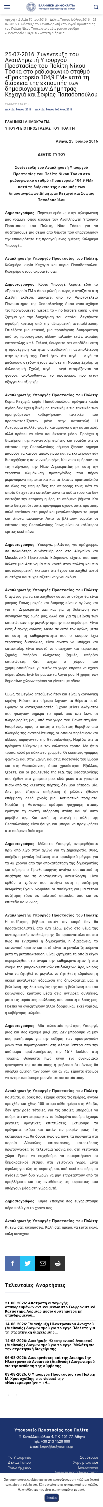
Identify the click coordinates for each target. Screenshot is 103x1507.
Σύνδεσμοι (89, 1457)
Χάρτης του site (85, 1462)
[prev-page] (8, 1395)
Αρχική (10, 19)
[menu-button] (7, 7)
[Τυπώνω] (57, 1263)
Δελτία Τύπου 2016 (32, 19)
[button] (96, 7)
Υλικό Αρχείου (20, 1467)
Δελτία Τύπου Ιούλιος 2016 (70, 19)
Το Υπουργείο (19, 1457)
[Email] (42, 1263)
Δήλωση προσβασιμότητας (76, 1472)
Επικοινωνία (88, 1467)
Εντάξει (51, 1498)
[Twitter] (27, 1263)
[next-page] (16, 1395)
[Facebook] (12, 1263)
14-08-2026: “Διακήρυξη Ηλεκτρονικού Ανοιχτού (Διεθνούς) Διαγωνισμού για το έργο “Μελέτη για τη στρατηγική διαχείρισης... (50, 1328)
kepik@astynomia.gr (56, 1446)
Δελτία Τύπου (19, 1462)
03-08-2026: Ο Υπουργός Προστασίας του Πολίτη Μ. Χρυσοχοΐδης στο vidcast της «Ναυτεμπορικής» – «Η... (50, 1378)
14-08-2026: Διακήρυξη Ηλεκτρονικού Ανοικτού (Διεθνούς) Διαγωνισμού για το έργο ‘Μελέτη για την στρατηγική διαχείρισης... (49, 1345)
